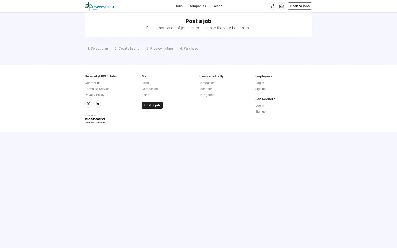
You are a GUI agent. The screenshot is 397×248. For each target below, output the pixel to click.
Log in (259, 83)
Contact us (92, 83)
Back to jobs (300, 6)
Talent (217, 6)
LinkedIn (97, 103)
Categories (206, 95)
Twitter (88, 103)
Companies (197, 6)
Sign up (260, 89)
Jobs (179, 6)
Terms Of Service (97, 89)
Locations (205, 89)
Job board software (95, 123)
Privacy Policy (94, 95)
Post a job (152, 105)
